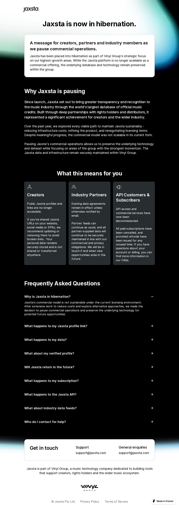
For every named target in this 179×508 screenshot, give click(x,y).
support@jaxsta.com (91, 453)
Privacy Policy (89, 501)
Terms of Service (116, 501)
